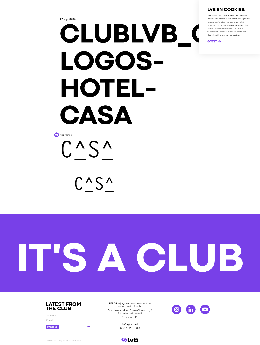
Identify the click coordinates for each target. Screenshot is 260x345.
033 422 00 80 (130, 327)
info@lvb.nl (130, 324)
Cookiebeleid (51, 341)
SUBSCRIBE (52, 327)
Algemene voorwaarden (70, 341)
